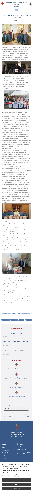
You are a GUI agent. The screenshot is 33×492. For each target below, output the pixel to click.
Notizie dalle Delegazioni (16, 369)
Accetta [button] (16, 480)
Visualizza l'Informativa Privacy (11, 476)
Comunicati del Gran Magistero (16, 378)
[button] (16, 10)
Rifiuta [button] (16, 484)
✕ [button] (30, 464)
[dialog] (16, 477)
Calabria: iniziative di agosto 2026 (12, 334)
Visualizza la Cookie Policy (9, 474)
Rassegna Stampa (16, 387)
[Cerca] (28, 416)
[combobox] (13, 416)
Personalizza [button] (16, 488)
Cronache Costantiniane (16, 397)
